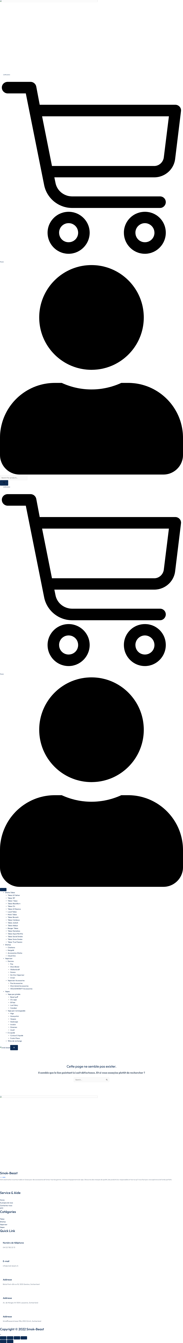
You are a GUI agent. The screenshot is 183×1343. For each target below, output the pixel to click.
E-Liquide (11, 1033)
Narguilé (11, 950)
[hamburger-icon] (3, 889)
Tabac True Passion (15, 942)
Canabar (13, 1008)
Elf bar (12, 1002)
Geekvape (14, 1022)
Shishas (8, 945)
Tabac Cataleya (14, 920)
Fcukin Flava (15, 1038)
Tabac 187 (11, 898)
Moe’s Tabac (12, 914)
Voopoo (13, 1019)
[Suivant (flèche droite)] (10, 1341)
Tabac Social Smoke (15, 936)
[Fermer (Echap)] (24, 1337)
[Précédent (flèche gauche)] (3, 1341)
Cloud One (12, 956)
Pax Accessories (16, 983)
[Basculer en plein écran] (10, 1337)
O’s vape (13, 1000)
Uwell (12, 1030)
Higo (12, 1013)
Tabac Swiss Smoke (15, 939)
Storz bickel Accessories (19, 986)
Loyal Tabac (12, 912)
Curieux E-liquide (16, 1035)
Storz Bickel (14, 967)
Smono (13, 972)
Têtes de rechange (15, 1041)
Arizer (12, 978)
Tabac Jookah (13, 923)
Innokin (13, 1024)
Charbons (11, 947)
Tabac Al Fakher (14, 895)
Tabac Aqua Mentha (15, 934)
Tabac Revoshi (13, 917)
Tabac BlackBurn (14, 903)
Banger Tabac (13, 928)
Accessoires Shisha (15, 953)
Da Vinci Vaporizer (17, 975)
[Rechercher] (4, 483)
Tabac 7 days (12, 901)
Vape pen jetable (14, 994)
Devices (11, 961)
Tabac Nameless (14, 931)
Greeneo (13, 1027)
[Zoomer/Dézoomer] (3, 1337)
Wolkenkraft (15, 969)
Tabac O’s (11, 906)
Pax (11, 964)
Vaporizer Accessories (16, 980)
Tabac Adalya (13, 925)
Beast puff (14, 997)
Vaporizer (9, 958)
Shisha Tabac (10, 892)
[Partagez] (17, 1337)
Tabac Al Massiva (14, 909)
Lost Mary (14, 1005)
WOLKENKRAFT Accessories (21, 989)
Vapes (7, 991)
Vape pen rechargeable (16, 1011)
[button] (0, 1334)
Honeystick (14, 1016)
